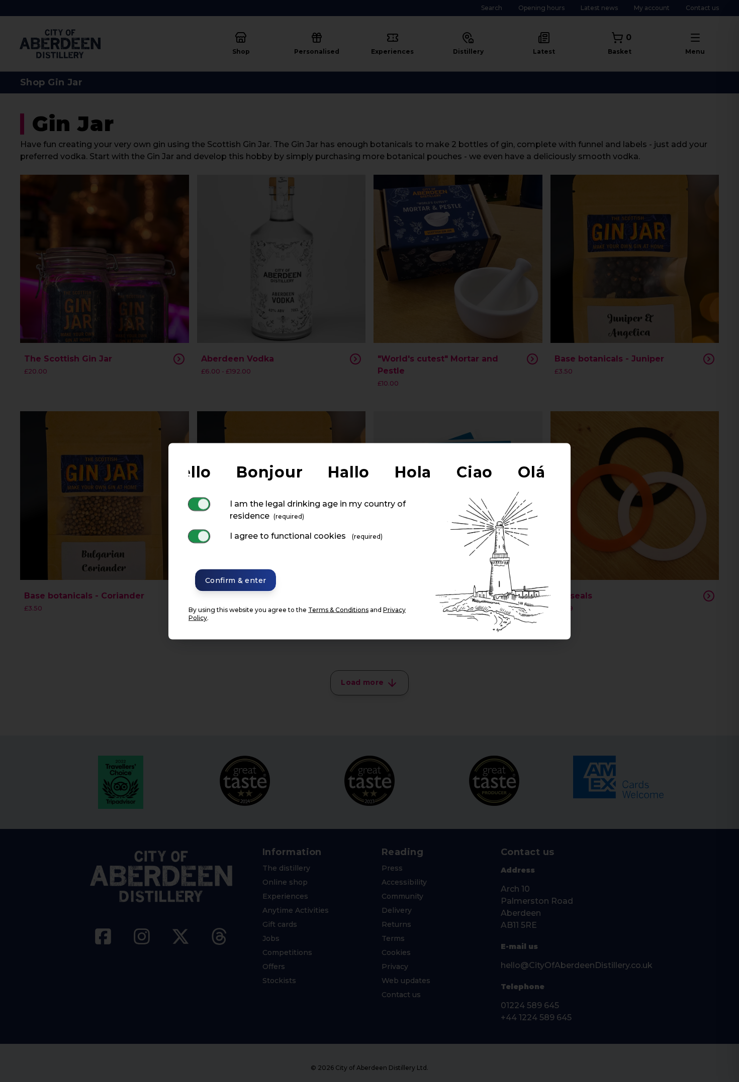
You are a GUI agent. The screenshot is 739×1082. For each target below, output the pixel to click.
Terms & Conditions (338, 609)
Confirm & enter (235, 579)
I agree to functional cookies (306, 535)
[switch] (199, 504)
